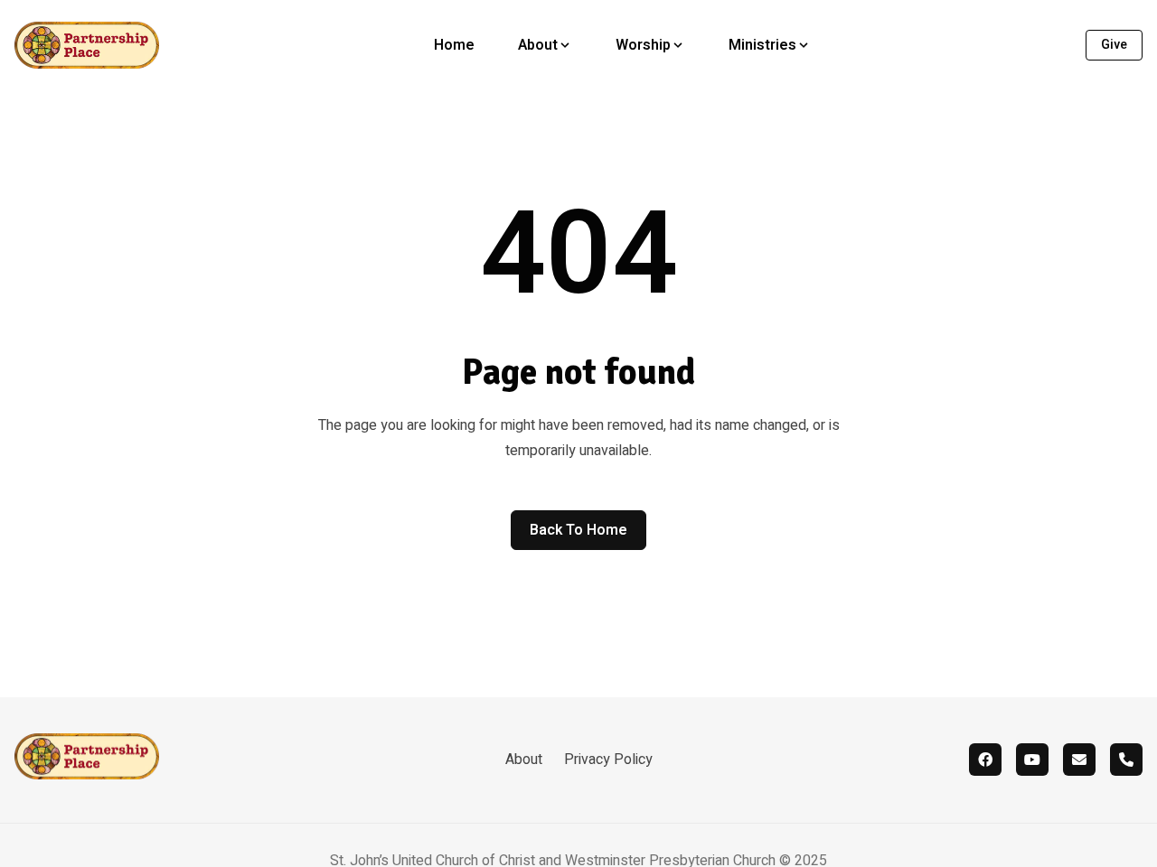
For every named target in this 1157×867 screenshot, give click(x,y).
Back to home (578, 530)
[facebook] (985, 759)
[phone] (1126, 759)
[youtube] (1032, 759)
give (1114, 44)
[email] (1079, 759)
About (523, 759)
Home (454, 45)
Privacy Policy (608, 759)
